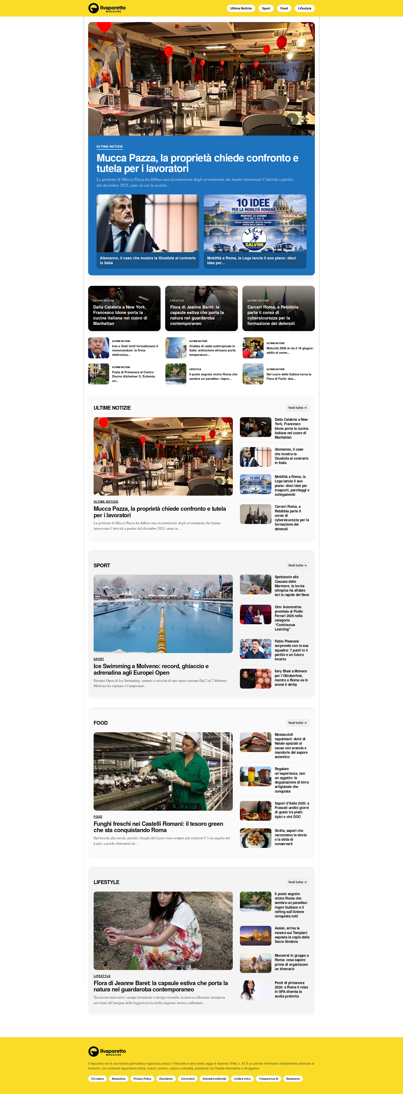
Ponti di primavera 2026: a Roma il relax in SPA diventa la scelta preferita (291, 989)
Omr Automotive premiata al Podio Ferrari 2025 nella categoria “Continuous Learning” (289, 618)
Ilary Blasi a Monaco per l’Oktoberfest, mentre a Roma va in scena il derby (291, 678)
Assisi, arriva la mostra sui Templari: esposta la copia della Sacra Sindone (292, 935)
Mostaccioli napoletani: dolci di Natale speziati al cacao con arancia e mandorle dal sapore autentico (291, 745)
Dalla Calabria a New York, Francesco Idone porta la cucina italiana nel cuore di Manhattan (291, 428)
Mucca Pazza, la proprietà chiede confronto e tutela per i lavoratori (197, 162)
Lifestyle (304, 8)
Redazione (119, 1078)
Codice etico (242, 1078)
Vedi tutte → (297, 408)
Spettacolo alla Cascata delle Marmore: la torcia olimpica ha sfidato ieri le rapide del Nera (292, 586)
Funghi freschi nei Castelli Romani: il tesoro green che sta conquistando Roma (158, 826)
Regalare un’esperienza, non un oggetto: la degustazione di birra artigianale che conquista (292, 780)
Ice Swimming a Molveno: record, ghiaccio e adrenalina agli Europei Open (151, 669)
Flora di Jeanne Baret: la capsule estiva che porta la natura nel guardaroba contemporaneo (161, 986)
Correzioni (188, 1078)
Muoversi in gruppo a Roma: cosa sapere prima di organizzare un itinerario (292, 962)
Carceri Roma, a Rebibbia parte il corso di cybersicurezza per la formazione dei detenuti (292, 517)
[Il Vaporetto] (107, 8)
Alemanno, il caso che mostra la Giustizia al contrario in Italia (292, 456)
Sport (266, 8)
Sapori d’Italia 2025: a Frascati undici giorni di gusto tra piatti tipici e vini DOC (292, 810)
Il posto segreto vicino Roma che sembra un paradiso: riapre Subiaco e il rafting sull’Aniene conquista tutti (291, 905)
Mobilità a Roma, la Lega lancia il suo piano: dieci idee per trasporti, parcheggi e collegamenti (292, 485)
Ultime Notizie (241, 8)
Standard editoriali (214, 1078)
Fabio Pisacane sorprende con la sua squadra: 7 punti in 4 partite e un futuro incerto (291, 650)
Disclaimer (166, 1078)
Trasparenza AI (268, 1078)
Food (284, 8)
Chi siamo (97, 1078)
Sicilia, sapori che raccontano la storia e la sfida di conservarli (291, 837)
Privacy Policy (142, 1078)
